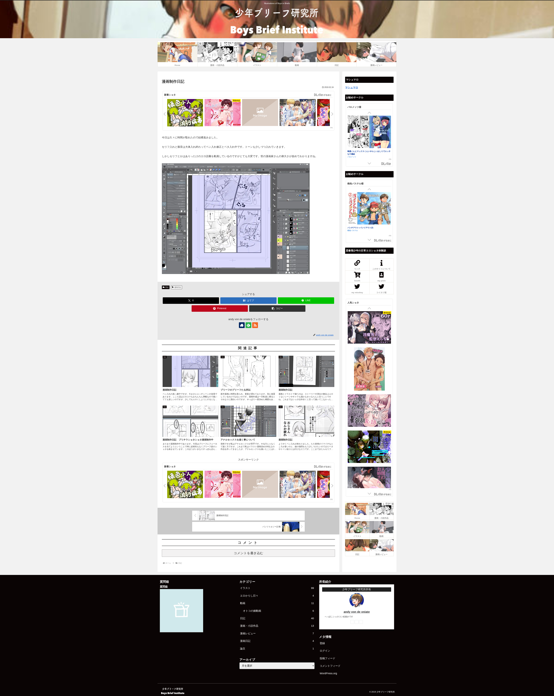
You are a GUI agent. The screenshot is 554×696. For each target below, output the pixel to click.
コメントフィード (330, 665)
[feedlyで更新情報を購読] (248, 325)
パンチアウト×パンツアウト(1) (360, 227)
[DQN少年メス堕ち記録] (369, 132)
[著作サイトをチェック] (242, 325)
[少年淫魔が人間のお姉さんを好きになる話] (369, 327)
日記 (167, 287)
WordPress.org (328, 673)
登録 (322, 643)
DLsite (386, 164)
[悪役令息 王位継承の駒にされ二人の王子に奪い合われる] (298, 113)
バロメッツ (351, 153)
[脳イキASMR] (369, 436)
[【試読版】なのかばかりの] (369, 478)
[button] (277, 308)
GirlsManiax (322, 94)
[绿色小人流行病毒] (185, 113)
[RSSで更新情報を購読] (255, 325)
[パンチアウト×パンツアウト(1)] (369, 208)
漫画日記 (177, 287)
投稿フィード (327, 658)
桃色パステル (352, 230)
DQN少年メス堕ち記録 (356, 151)
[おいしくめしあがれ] (223, 113)
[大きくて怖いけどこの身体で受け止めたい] (369, 400)
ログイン (325, 650)
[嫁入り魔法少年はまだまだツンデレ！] (260, 113)
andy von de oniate (357, 611)
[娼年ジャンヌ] (369, 364)
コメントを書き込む (248, 553)
